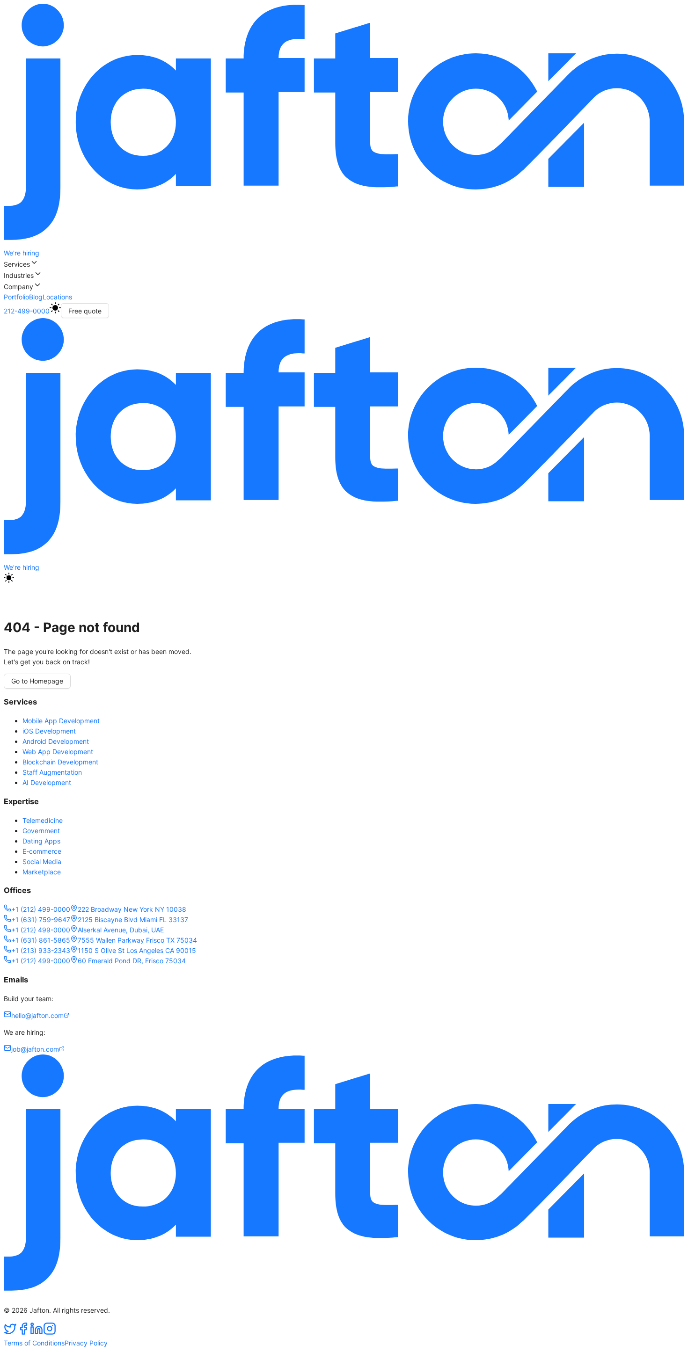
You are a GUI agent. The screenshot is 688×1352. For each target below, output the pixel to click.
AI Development (46, 782)
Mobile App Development (61, 721)
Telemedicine (42, 820)
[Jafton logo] (344, 557)
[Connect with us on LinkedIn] (36, 1333)
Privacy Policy (86, 1343)
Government (41, 831)
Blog (36, 297)
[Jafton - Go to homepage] (344, 243)
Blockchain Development (60, 762)
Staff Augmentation (52, 772)
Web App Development (57, 752)
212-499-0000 (27, 311)
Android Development (55, 741)
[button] (344, 263)
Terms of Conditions (34, 1343)
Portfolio (16, 297)
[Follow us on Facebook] (23, 1333)
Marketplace (41, 872)
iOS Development (49, 731)
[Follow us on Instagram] (49, 1333)
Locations (57, 297)
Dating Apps (41, 841)
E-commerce (41, 851)
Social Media (41, 861)
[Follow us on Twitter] (10, 1333)
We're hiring (21, 253)
